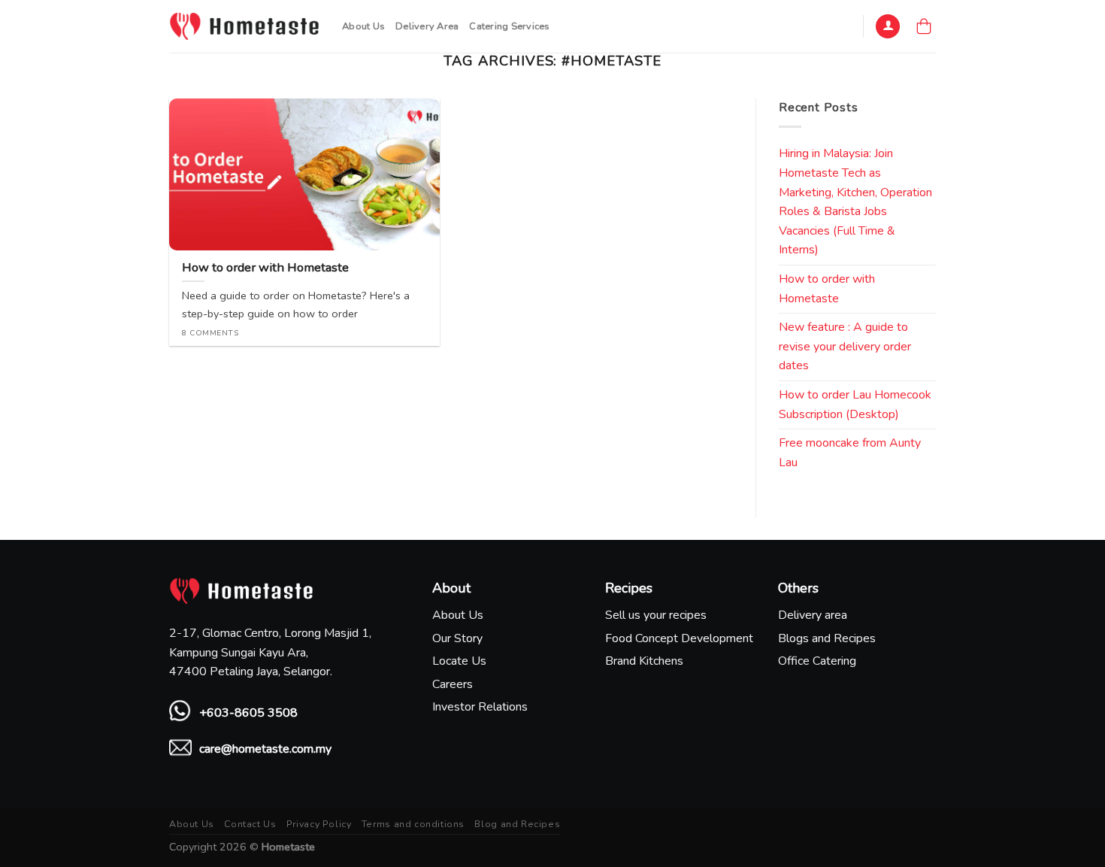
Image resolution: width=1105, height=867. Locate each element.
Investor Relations (480, 707)
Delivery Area (427, 26)
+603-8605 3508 (248, 713)
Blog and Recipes (517, 824)
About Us (363, 26)
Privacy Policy (319, 824)
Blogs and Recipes (827, 638)
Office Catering (817, 661)
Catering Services (509, 26)
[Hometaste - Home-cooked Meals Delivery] (244, 26)
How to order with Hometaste (827, 289)
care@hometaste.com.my (265, 749)
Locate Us (459, 661)
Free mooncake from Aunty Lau (850, 453)
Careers (452, 684)
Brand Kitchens (644, 661)
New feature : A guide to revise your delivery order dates (845, 346)
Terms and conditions (413, 824)
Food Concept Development (679, 638)
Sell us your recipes (656, 615)
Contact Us (250, 824)
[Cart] (924, 26)
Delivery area (812, 615)
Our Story (457, 638)
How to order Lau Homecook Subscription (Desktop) (855, 405)
